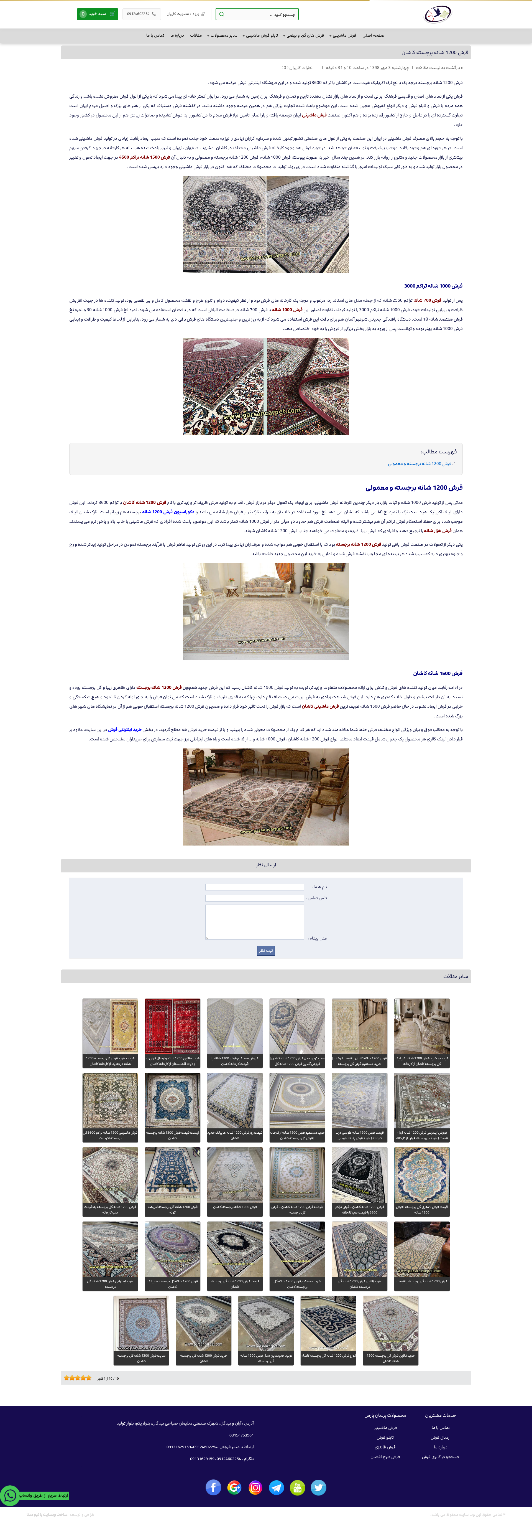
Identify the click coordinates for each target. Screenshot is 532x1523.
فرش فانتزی (385, 1447)
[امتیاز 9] (87, 1377)
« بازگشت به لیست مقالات (439, 68)
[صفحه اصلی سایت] (437, 14)
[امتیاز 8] (84, 1377)
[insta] (255, 1488)
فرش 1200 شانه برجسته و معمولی (419, 464)
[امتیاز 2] (67, 1377)
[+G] (234, 1488)
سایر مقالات (455, 976)
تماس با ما (441, 1428)
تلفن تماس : (316, 898)
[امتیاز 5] (76, 1377)
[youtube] (297, 1488)
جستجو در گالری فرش (441, 1457)
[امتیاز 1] (65, 1377)
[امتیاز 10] (90, 1377)
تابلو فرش (385, 1438)
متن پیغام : (317, 938)
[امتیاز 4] (73, 1377)
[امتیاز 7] (81, 1377)
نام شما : (319, 887)
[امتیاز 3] (70, 1377)
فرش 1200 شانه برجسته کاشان (434, 52)
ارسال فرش (441, 1438)
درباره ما (440, 1447)
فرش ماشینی (385, 1428)
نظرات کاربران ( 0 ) (297, 68)
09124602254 (141, 14)
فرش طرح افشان (385, 1457)
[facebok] (213, 1487)
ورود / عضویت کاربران (183, 14)
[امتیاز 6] (79, 1377)
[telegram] (276, 1488)
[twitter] (318, 1488)
